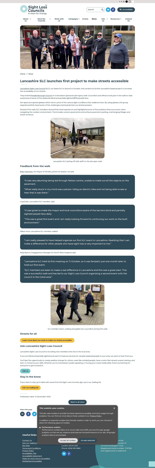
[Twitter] (34, 414)
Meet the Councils (41, 20)
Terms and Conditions (31, 448)
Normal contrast (130, 1)
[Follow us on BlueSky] (108, 9)
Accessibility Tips (29, 453)
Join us (103, 20)
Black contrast (126, 1)
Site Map (26, 446)
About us (25, 20)
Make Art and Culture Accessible (36, 459)
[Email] (22, 414)
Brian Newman (26, 172)
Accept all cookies (68, 440)
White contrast (133, 1)
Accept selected (114, 408)
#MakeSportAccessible (32, 461)
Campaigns (73, 19)
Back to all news (77, 402)
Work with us (59, 20)
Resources (115, 19)
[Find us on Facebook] (113, 9)
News (94, 19)
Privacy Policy (95, 416)
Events (85, 19)
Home (22, 74)
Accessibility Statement (32, 456)
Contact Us (128, 20)
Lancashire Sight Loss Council (32, 89)
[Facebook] (28, 414)
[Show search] (102, 9)
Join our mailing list (30, 388)
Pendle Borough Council (41, 96)
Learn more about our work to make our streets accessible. (47, 340)
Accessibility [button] (128, 10)
